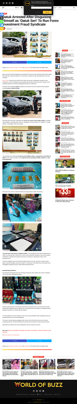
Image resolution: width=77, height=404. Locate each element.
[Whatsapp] (1, 21)
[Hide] (0, 31)
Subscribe (47, 12)
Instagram (26, 67)
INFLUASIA (39, 399)
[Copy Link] (1, 28)
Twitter (20, 67)
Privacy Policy (57, 394)
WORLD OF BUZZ (37, 402)
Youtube (16, 67)
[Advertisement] (65, 40)
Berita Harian (5, 80)
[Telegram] (1, 25)
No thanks (37, 12)
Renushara (9, 28)
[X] (1, 18)
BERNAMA (7, 117)
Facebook (11, 67)
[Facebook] (1, 14)
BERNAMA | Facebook (48, 58)
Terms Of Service (48, 394)
